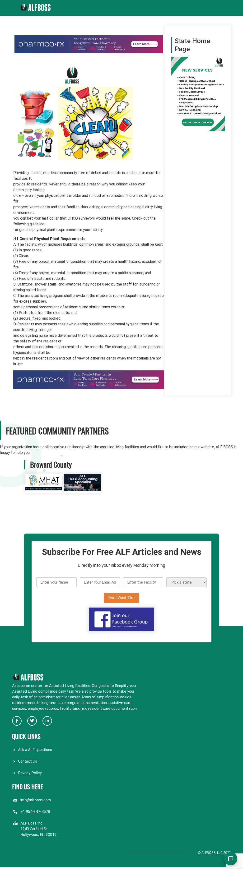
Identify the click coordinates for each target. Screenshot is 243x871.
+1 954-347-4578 (35, 811)
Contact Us (27, 761)
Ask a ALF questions (35, 749)
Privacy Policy (30, 773)
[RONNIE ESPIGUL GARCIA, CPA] (82, 490)
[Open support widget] (230, 858)
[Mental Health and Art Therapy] (43, 490)
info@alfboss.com (35, 800)
